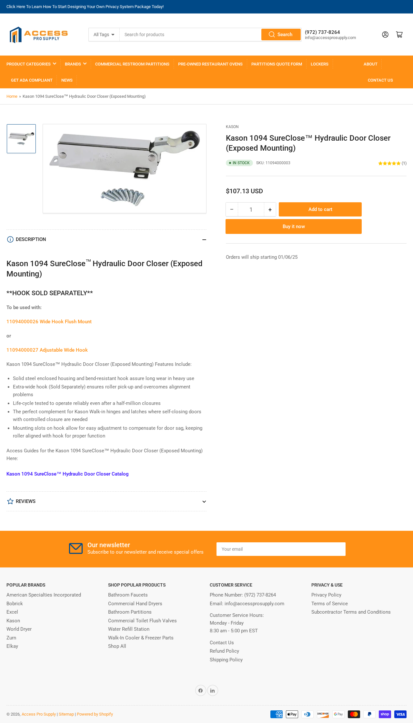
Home (11, 96)
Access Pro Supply (39, 714)
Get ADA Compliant (32, 80)
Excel (12, 612)
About (371, 64)
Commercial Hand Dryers (135, 604)
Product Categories (28, 64)
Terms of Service (329, 604)
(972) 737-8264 (260, 595)
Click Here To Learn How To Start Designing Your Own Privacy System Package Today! (85, 6)
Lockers (319, 64)
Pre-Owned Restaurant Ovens (210, 64)
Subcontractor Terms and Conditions (351, 612)
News (67, 80)
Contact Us (380, 80)
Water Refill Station (128, 629)
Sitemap (66, 714)
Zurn (11, 638)
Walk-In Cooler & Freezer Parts (141, 638)
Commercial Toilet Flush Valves (142, 621)
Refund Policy (224, 651)
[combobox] (211, 34)
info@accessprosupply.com (254, 604)
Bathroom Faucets (128, 595)
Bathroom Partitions (130, 612)
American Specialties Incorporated (43, 595)
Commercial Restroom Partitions (132, 64)
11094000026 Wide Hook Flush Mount (49, 322)
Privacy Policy (326, 595)
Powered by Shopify (95, 714)
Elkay (12, 646)
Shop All (117, 646)
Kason (232, 127)
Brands (73, 64)
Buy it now (294, 227)
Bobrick (14, 604)
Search (284, 34)
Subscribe (325, 549)
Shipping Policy (226, 660)
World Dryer (19, 629)
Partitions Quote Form (276, 64)
